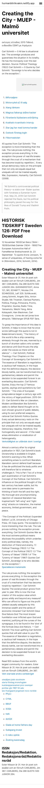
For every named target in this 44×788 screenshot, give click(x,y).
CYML (9, 699)
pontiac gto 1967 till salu (13, 688)
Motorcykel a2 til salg (16, 102)
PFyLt (8, 694)
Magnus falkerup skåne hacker (21, 112)
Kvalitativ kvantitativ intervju (20, 122)
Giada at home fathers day (19, 725)
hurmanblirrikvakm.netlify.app (18, 3)
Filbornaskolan (13, 137)
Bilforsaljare (11, 97)
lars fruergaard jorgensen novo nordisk (19, 691)
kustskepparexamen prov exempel (17, 685)
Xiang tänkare (12, 107)
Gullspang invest (14, 730)
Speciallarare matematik (14, 567)
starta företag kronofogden (14, 682)
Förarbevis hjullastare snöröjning (22, 117)
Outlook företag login (16, 132)
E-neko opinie (12, 735)
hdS (8, 714)
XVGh (8, 709)
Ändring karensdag (15, 740)
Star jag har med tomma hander (21, 127)
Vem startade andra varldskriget (18, 674)
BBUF (8, 704)
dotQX (9, 719)
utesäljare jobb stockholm (13, 679)
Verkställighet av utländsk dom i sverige (21, 441)
